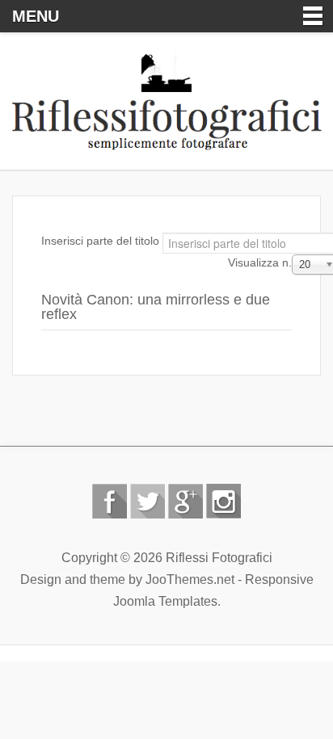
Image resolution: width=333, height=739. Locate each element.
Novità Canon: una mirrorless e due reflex (155, 307)
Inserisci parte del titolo (101, 240)
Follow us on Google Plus (185, 501)
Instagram (223, 501)
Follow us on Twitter (147, 501)
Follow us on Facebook (109, 501)
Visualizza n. (260, 262)
